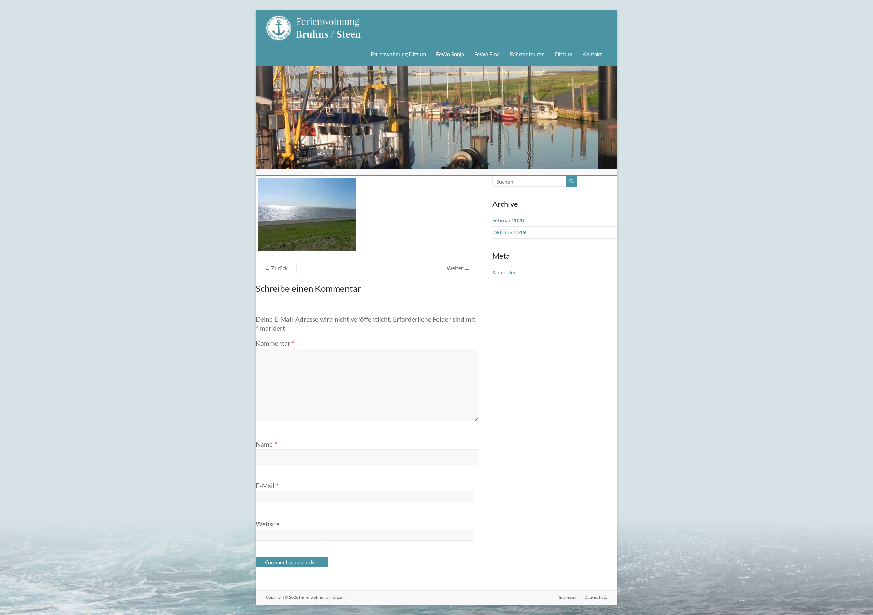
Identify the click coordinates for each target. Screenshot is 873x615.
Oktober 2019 (509, 232)
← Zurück (276, 268)
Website (268, 524)
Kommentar (275, 343)
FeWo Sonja (450, 54)
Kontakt (592, 54)
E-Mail (267, 486)
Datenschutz (595, 597)
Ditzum (563, 54)
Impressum (569, 597)
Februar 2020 (508, 220)
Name (266, 444)
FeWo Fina (487, 54)
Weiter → (458, 268)
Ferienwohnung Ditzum (398, 54)
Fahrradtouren (527, 54)
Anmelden (504, 272)
